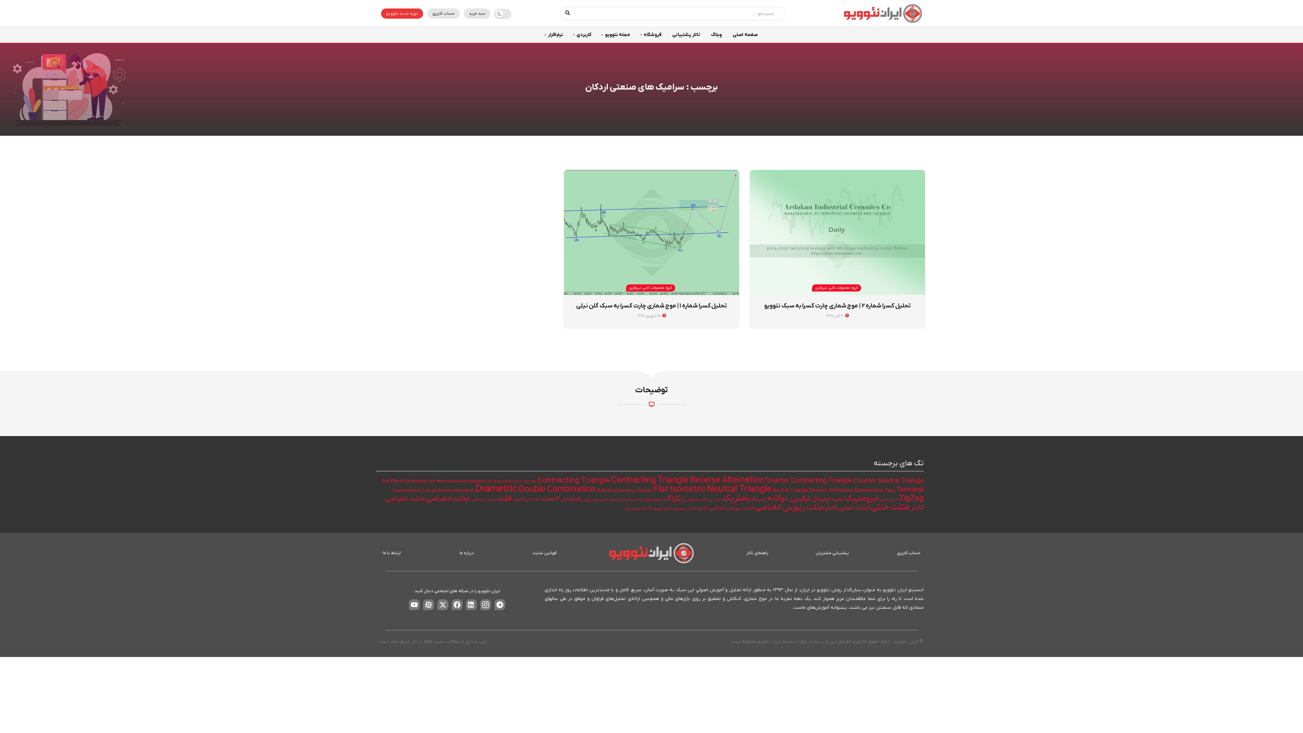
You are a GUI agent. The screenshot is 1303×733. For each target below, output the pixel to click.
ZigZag (911, 498)
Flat (661, 489)
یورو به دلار (652, 508)
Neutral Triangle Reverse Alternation (813, 490)
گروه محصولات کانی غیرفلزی (836, 287)
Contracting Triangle (574, 480)
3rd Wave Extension (404, 481)
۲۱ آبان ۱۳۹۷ (835, 316)
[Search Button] (568, 13)
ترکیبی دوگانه (789, 498)
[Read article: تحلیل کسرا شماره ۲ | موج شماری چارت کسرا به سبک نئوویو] (837, 232)
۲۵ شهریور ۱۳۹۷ (649, 316)
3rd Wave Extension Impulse (457, 481)
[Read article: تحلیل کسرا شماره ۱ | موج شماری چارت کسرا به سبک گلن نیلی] (651, 232)
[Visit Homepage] (883, 13)
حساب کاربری (443, 13)
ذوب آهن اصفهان (700, 499)
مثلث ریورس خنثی (680, 508)
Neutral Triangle (739, 489)
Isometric (688, 489)
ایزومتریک (861, 498)
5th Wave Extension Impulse (511, 481)
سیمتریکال (653, 499)
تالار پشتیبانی (686, 35)
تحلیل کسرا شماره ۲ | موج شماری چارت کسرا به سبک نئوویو (837, 306)
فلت (504, 498)
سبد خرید (477, 13)
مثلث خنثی (890, 507)
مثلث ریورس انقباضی (789, 507)
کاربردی (584, 35)
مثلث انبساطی (483, 499)
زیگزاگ (674, 498)
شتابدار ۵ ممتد (526, 499)
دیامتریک (739, 498)
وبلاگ (716, 35)
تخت (838, 499)
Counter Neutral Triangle (889, 481)
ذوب (717, 499)
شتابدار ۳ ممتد (561, 499)
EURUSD (605, 490)
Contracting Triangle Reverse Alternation (687, 480)
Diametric (496, 489)
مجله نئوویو (617, 35)
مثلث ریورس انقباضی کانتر (726, 508)
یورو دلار (632, 508)
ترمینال (821, 499)
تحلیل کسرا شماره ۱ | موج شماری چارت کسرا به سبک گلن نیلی (651, 306)
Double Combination (557, 489)
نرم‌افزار (555, 35)
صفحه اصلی (745, 35)
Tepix (889, 490)
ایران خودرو (888, 499)
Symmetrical (869, 490)
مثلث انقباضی (448, 499)
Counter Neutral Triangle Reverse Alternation (433, 490)
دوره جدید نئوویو (402, 13)
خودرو (761, 499)
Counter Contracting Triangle (808, 480)
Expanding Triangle (633, 490)
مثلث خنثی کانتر (847, 508)
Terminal (910, 489)
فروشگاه (652, 35)
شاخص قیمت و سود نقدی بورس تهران (612, 499)
